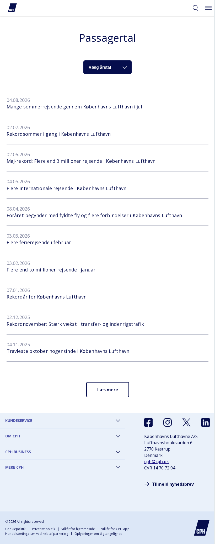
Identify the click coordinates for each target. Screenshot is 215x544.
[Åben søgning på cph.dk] (195, 8)
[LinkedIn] (205, 422)
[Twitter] (186, 422)
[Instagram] (167, 422)
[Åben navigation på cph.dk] (208, 8)
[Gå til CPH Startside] (202, 528)
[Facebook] (148, 422)
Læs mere (107, 390)
